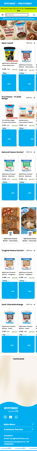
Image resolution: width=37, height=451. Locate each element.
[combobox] (16, 14)
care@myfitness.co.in (19, 438)
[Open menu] (2, 14)
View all (29, 43)
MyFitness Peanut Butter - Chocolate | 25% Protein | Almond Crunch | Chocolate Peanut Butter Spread (10, 240)
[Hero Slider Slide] (18, 30)
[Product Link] (27, 56)
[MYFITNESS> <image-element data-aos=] (18, 3)
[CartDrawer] (34, 14)
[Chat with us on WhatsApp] (16, 417)
